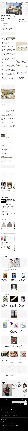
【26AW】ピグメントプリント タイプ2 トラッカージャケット (9, 230)
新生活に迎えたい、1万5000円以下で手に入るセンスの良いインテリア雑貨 (22, 66)
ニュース (4, 2)
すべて (17, 21)
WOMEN (22, 47)
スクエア (6, 28)
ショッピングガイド (3, 425)
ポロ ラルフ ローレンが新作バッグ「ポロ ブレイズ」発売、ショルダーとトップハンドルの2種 (17, 385)
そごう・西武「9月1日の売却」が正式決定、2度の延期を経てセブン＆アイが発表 (10, 135)
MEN (18, 47)
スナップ (19, 412)
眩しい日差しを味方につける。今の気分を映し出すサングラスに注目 (22, 69)
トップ (1, 2)
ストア (7, 412)
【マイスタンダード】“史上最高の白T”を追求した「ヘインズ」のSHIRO (22, 62)
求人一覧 (7, 235)
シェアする (6, 23)
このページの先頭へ (4, 399)
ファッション (7, 2)
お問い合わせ (22, 415)
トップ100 (15, 412)
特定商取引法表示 (17, 425)
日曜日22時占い (11, 412)
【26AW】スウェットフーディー (3, 229)
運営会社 (11, 415)
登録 (21, 49)
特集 (22, 21)
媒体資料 (9, 415)
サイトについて (3, 415)
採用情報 (6, 415)
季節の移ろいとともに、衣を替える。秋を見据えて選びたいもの (22, 73)
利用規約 (14, 415)
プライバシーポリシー (18, 415)
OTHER (26, 47)
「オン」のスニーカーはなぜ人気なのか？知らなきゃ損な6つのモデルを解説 (22, 58)
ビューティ (25, 21)
